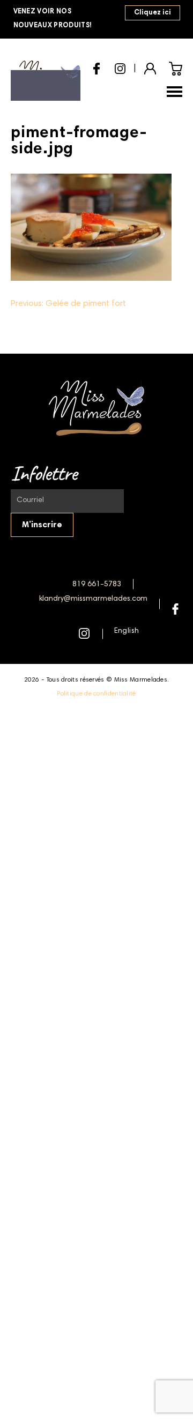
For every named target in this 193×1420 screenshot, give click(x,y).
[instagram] (120, 67)
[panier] (175, 68)
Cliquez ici (152, 13)
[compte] (150, 67)
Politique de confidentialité (96, 694)
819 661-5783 (96, 584)
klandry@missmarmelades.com (93, 599)
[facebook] (96, 67)
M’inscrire (42, 525)
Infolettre (44, 473)
